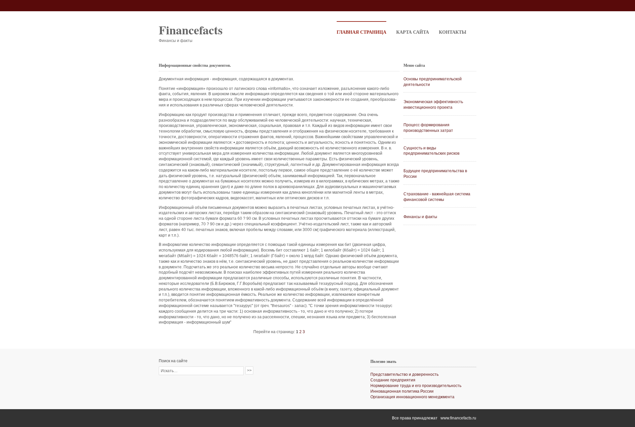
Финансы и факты (420, 216)
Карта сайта (412, 31)
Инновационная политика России (402, 391)
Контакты (452, 31)
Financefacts (191, 29)
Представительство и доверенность (404, 374)
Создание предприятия (392, 380)
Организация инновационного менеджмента (412, 397)
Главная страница (361, 31)
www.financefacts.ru (458, 418)
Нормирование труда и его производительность (415, 385)
